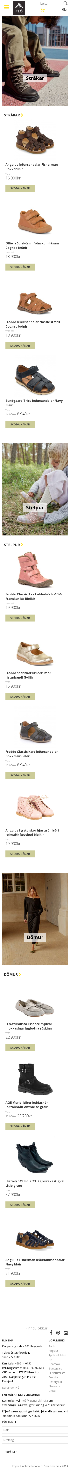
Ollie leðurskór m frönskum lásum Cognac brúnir (32, 245)
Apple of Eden (57, 1355)
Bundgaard (55, 1368)
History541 (55, 1382)
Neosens (54, 1386)
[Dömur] (35, 918)
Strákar (12, 115)
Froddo (53, 1377)
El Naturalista (57, 1373)
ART (51, 1359)
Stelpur (12, 544)
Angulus (54, 1350)
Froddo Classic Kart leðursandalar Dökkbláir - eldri (31, 754)
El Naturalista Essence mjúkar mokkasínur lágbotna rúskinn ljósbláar (28, 1026)
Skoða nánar (20, 188)
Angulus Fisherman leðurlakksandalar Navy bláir (35, 1262)
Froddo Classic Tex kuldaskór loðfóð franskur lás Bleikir (33, 596)
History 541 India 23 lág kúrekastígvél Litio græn (34, 1183)
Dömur (11, 974)
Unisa (52, 1390)
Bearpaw (54, 1364)
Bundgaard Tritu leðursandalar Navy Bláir (34, 403)
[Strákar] (35, 59)
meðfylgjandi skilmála (34, 1400)
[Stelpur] (35, 489)
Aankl (52, 1346)
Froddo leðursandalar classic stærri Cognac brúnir (32, 324)
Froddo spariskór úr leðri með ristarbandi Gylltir (28, 675)
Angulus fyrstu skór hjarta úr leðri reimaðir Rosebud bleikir (32, 832)
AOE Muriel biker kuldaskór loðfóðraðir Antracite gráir (26, 1104)
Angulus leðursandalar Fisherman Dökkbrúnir (31, 166)
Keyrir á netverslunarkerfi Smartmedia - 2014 (40, 1466)
